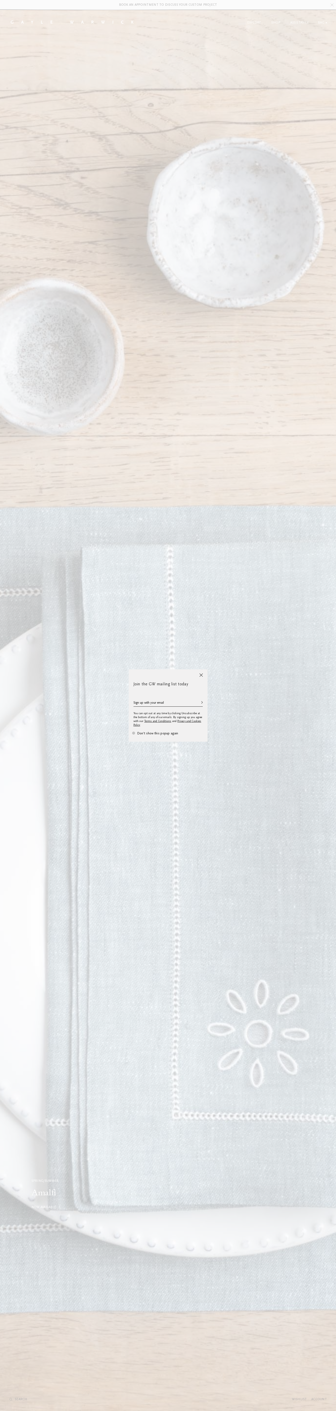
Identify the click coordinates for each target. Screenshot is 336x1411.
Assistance (299, 23)
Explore (254, 23)
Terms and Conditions (157, 721)
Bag (321, 23)
